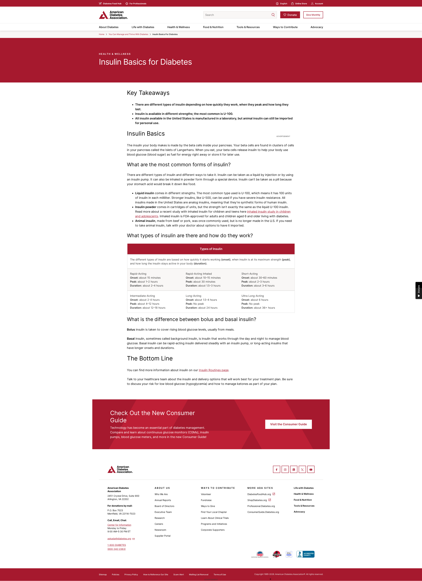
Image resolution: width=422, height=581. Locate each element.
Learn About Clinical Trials (215, 517)
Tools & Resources (248, 27)
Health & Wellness (178, 27)
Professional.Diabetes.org (261, 506)
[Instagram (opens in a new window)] (285, 469)
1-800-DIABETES (116, 545)
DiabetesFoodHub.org (259, 494)
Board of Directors (164, 506)
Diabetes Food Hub (112, 3)
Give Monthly (313, 14)
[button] (267, 15)
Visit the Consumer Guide (288, 424)
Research (160, 517)
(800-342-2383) (116, 549)
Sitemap (103, 574)
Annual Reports (163, 500)
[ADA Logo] (125, 15)
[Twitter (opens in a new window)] (302, 469)
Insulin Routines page (213, 370)
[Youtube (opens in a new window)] (311, 469)
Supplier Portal (162, 535)
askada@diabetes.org (119, 538)
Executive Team (163, 512)
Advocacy (317, 27)
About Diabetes (109, 27)
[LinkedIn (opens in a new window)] (293, 469)
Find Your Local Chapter (214, 512)
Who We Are (161, 494)
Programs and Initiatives (214, 523)
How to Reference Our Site (155, 574)
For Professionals (138, 3)
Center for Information (119, 524)
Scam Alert (178, 574)
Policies (115, 574)
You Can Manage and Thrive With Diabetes (128, 34)
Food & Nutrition (213, 27)
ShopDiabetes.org (257, 500)
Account (319, 3)
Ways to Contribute (285, 27)
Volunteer (206, 494)
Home (101, 34)
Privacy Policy (131, 574)
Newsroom (160, 529)
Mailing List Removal (198, 574)
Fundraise (206, 500)
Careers (159, 523)
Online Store (301, 3)
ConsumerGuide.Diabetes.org (263, 512)
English (283, 3)
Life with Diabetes (143, 27)
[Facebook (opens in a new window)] (276, 469)
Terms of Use (220, 574)
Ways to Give (208, 506)
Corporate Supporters (213, 529)
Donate (292, 14)
